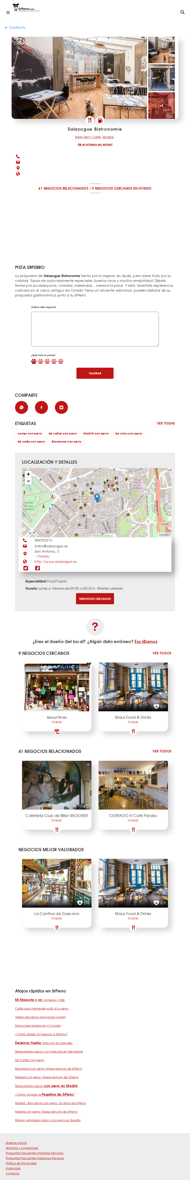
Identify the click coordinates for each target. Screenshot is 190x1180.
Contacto (17, 27)
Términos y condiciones (22, 1148)
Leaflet (164, 534)
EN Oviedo (142, 188)
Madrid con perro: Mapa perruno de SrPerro (46, 1111)
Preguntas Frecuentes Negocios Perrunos (35, 1158)
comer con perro (30, 433)
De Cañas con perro (29, 1060)
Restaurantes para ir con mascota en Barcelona (49, 1051)
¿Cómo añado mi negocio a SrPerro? (41, 1034)
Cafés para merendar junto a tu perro (42, 1008)
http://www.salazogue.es (55, 561)
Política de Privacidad (21, 1163)
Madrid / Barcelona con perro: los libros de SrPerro (50, 1103)
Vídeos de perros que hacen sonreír (40, 1017)
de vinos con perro (128, 433)
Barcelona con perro (67, 441)
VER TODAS (166, 423)
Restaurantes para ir (46, 1086)
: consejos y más (40, 1000)
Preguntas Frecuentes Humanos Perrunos (34, 1153)
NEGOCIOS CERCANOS (95, 598)
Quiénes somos (16, 1143)
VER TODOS (161, 653)
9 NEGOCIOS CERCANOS (112, 188)
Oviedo (43, 556)
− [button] (28, 481)
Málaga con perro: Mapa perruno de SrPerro (46, 1077)
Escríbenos (146, 641)
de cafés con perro (31, 441)
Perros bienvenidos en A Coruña (38, 1025)
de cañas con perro (63, 433)
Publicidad (13, 1168)
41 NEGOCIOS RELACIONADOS (63, 188)
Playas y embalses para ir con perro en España (48, 1120)
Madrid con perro (96, 433)
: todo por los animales (44, 1043)
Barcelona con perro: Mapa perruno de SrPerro (48, 1068)
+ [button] (28, 474)
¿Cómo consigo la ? (45, 1094)
